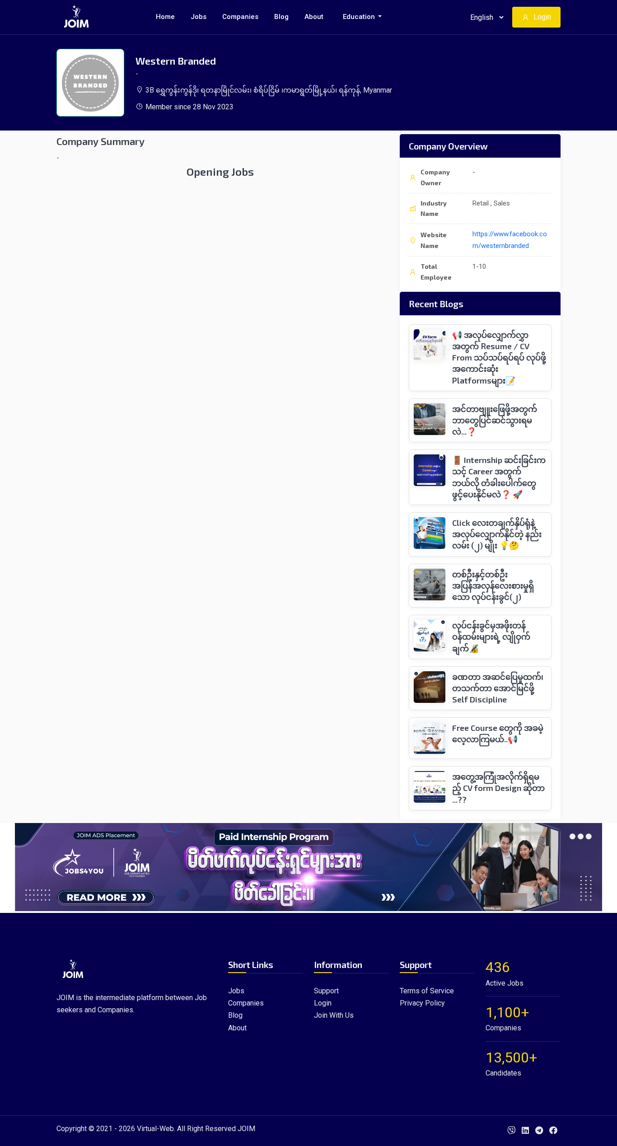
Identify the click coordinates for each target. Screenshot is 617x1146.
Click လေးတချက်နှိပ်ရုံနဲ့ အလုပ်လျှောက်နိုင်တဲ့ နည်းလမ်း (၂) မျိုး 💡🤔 (497, 534)
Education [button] (360, 17)
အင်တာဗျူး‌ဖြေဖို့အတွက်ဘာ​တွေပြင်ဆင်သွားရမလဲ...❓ (494, 420)
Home (165, 17)
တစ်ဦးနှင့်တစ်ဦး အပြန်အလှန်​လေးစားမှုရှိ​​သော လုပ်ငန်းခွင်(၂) (493, 585)
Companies (240, 17)
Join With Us (334, 1015)
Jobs (198, 17)
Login (542, 17)
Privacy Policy (422, 1003)
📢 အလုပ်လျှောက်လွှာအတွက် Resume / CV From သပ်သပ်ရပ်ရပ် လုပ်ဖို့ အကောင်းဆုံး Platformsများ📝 (499, 357)
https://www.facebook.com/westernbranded (509, 240)
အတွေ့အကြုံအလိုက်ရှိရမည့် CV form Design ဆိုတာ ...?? (498, 788)
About (313, 17)
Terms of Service (427, 991)
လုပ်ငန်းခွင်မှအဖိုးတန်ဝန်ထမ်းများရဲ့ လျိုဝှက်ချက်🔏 (491, 636)
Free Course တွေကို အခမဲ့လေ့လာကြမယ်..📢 (497, 733)
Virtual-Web (155, 1128)
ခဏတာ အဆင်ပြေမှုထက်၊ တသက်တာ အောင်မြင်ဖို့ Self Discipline (497, 688)
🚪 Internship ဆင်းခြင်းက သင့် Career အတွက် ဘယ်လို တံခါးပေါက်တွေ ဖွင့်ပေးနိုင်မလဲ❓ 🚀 (499, 477)
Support (326, 991)
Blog (281, 17)
